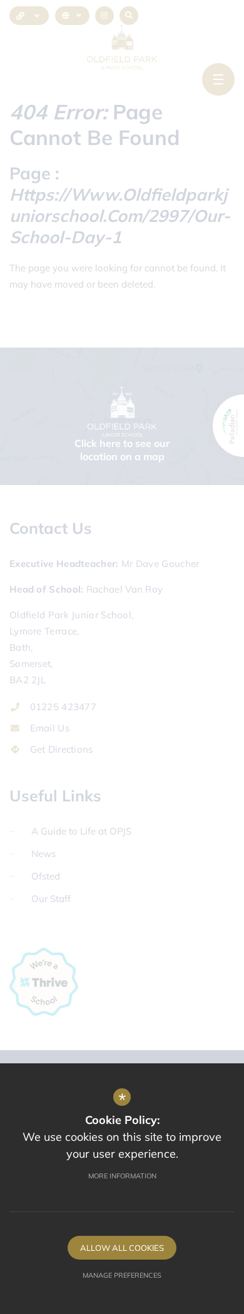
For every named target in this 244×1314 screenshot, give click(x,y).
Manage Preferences (122, 1275)
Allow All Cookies (122, 1248)
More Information (122, 1175)
